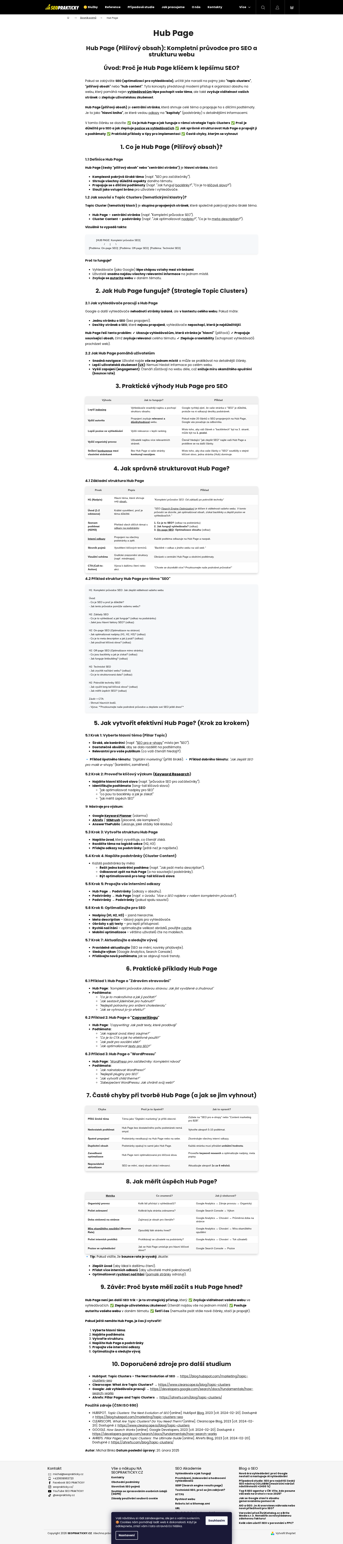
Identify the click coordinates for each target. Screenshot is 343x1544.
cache (186, 928)
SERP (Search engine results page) (199, 1485)
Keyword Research (172, 774)
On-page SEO (165, 529)
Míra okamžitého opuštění (104, 1228)
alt (111, 924)
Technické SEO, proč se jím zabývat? (200, 1490)
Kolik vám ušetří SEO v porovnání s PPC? (266, 1523)
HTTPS (179, 1494)
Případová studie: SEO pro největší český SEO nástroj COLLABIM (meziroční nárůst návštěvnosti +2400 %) (267, 1484)
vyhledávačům (139, 92)
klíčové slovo (217, 185)
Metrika (110, 1195)
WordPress (118, 1061)
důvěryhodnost (140, 422)
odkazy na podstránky (126, 528)
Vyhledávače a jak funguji (193, 1473)
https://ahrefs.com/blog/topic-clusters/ (191, 1397)
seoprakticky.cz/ (63, 1487)
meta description (225, 219)
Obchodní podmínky (125, 1482)
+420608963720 (63, 1478)
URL (177, 1508)
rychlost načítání (130, 1274)
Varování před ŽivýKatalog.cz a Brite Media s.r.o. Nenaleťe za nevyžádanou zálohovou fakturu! (265, 1516)
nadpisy (187, 219)
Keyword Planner (118, 816)
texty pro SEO (138, 1046)
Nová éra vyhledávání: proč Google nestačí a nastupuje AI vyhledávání (263, 1475)
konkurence (105, 450)
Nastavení (127, 1535)
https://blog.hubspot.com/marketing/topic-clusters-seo (139, 1417)
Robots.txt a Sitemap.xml (192, 1503)
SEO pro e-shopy (150, 743)
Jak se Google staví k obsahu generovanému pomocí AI (259, 1500)
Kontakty (117, 1477)
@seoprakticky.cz (64, 1495)
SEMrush (113, 820)
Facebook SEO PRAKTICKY (69, 1482)
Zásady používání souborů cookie (134, 1498)
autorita (117, 278)
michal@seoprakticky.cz (68, 1474)
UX (141, 365)
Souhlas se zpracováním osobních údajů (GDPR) (139, 1492)
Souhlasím (216, 1520)
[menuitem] (90, 7)
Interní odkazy (96, 538)
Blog (200, 1413)
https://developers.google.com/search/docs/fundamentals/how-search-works (172, 1391)
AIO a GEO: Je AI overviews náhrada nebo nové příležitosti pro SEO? (267, 1507)
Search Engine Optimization (178, 508)
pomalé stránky (159, 1274)
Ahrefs (97, 820)
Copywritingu (145, 1017)
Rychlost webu (185, 1499)
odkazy (153, 113)
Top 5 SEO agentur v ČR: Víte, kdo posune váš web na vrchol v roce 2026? (267, 1492)
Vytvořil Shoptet (286, 1533)
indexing (100, 409)
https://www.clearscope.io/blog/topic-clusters (194, 1385)
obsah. (123, 501)
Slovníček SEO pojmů (125, 1486)
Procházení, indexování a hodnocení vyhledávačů (200, 1479)
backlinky (182, 185)
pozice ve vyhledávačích (154, 128)
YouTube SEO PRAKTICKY (68, 1491)
